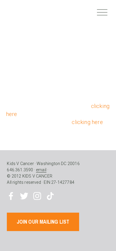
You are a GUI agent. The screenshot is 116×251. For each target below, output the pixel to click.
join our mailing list (43, 221)
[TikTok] (50, 196)
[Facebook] (11, 196)
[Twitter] (24, 196)
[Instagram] (37, 196)
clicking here (87, 122)
